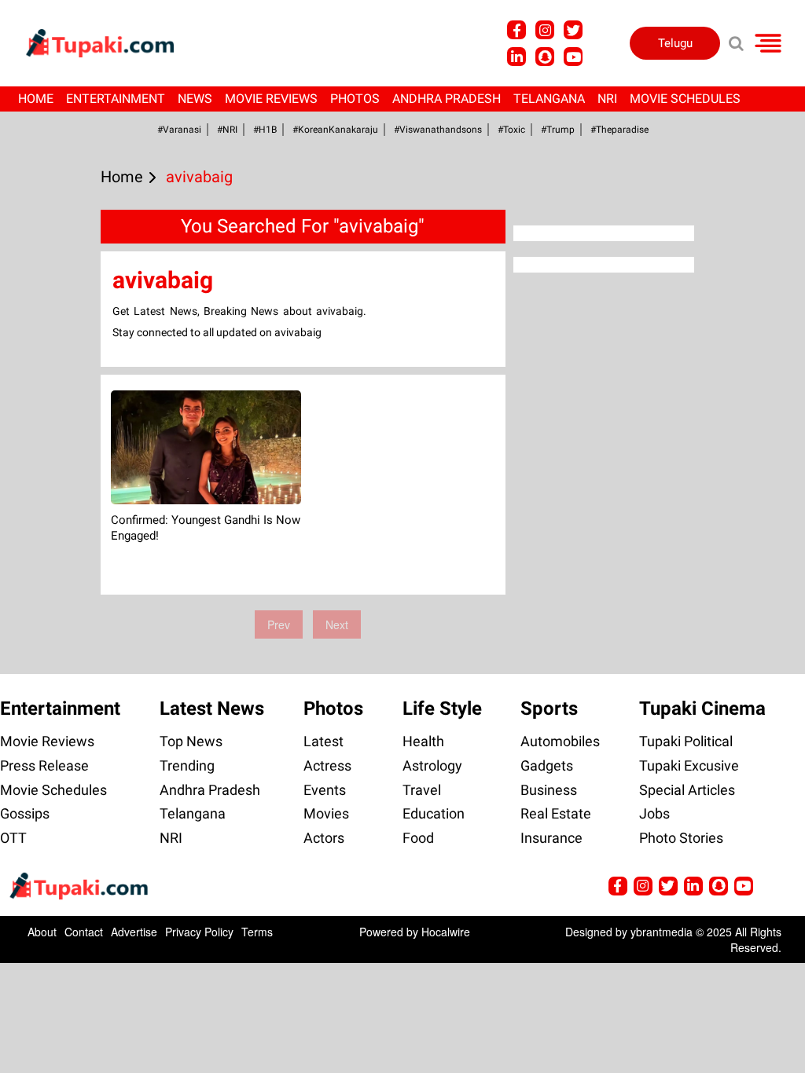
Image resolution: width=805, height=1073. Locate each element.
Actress (327, 765)
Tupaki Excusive (689, 765)
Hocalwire (445, 931)
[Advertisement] (71, 450)
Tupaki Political (686, 741)
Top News (191, 741)
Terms (257, 931)
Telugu (675, 43)
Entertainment (115, 98)
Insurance (551, 837)
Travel (421, 790)
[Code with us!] (544, 56)
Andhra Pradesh (446, 98)
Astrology (432, 765)
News (195, 98)
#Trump (558, 129)
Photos (355, 98)
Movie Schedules (685, 98)
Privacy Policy (199, 931)
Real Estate (555, 813)
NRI (607, 98)
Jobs (654, 813)
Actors (323, 837)
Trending (187, 765)
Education (433, 813)
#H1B (265, 129)
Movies (326, 813)
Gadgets (546, 765)
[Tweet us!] (544, 29)
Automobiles (560, 741)
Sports (549, 709)
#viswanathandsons (438, 129)
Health (423, 741)
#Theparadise (619, 129)
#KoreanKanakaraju (335, 129)
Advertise (134, 931)
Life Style (442, 709)
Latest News (212, 709)
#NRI (227, 129)
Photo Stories (681, 837)
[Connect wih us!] (516, 56)
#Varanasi (179, 129)
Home (35, 98)
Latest (323, 741)
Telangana (549, 98)
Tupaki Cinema (702, 709)
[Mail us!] (573, 56)
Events (324, 790)
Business (548, 790)
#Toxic (511, 129)
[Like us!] (516, 29)
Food (418, 837)
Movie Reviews (271, 98)
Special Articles (687, 790)
